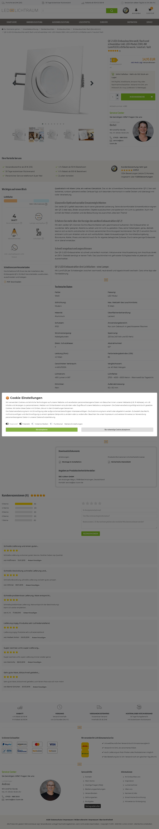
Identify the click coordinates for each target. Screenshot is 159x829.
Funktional (58, 424)
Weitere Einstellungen (73, 424)
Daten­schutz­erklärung (46, 417)
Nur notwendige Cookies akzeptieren (117, 429)
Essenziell (14, 424)
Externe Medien (41, 424)
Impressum (109, 414)
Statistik (26, 424)
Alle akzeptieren (41, 429)
